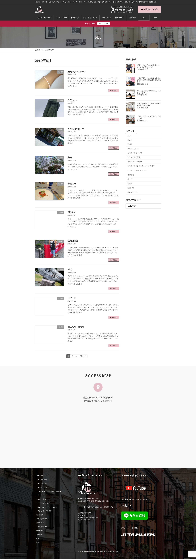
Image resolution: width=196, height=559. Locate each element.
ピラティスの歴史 (134, 157)
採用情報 (39, 535)
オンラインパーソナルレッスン (47, 507)
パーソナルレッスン (44, 503)
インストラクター (43, 483)
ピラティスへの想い (135, 162)
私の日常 (131, 188)
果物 (70, 157)
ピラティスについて (135, 153)
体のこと (131, 175)
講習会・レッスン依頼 (44, 511)
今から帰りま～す (76, 129)
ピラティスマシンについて (137, 170)
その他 (130, 144)
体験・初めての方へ (42, 519)
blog (37, 538)
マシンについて (42, 487)
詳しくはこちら (103, 23)
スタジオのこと (133, 148)
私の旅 (130, 183)
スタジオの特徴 (42, 479)
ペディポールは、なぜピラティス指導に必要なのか (149, 104)
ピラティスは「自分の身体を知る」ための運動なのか (148, 66)
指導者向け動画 (42, 527)
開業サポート (40, 531)
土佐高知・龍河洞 (76, 327)
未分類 (130, 179)
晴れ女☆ (72, 212)
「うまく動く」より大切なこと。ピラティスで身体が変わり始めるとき (149, 80)
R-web (116, 551)
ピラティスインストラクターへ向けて (141, 166)
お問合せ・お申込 (151, 9)
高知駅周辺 (73, 241)
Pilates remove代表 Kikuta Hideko (49, 491)
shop (37, 542)
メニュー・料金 (41, 499)
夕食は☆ (72, 184)
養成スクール (132, 192)
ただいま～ (73, 100)
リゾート (72, 298)
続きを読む (113, 90)
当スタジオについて (42, 475)
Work (129, 140)
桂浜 (70, 269)
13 (81, 356)
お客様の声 (39, 515)
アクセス (40, 495)
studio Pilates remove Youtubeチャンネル (134, 499)
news (129, 136)
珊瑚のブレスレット (77, 72)
